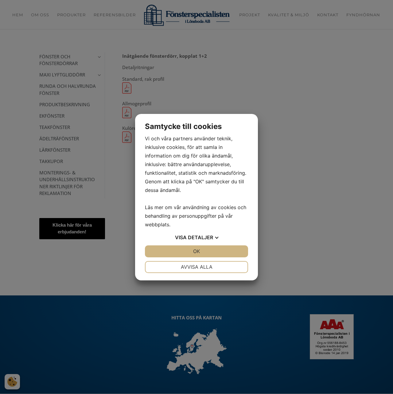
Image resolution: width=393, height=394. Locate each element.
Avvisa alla (196, 267)
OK (196, 251)
